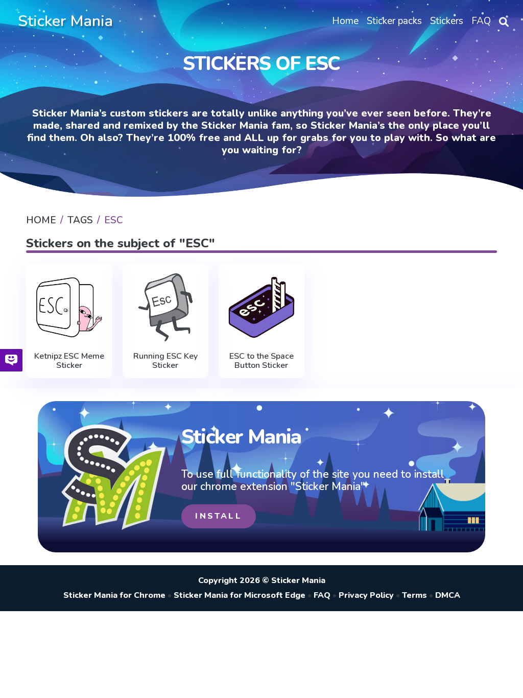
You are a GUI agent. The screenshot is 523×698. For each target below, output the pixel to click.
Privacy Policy (366, 595)
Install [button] (218, 516)
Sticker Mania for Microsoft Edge (239, 595)
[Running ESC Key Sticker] (165, 307)
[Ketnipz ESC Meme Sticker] (69, 307)
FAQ (322, 595)
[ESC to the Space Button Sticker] (261, 307)
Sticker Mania (65, 21)
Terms (414, 595)
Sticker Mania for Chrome (114, 595)
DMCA (447, 595)
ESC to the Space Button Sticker (261, 361)
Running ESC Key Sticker (165, 361)
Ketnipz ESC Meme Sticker (69, 361)
